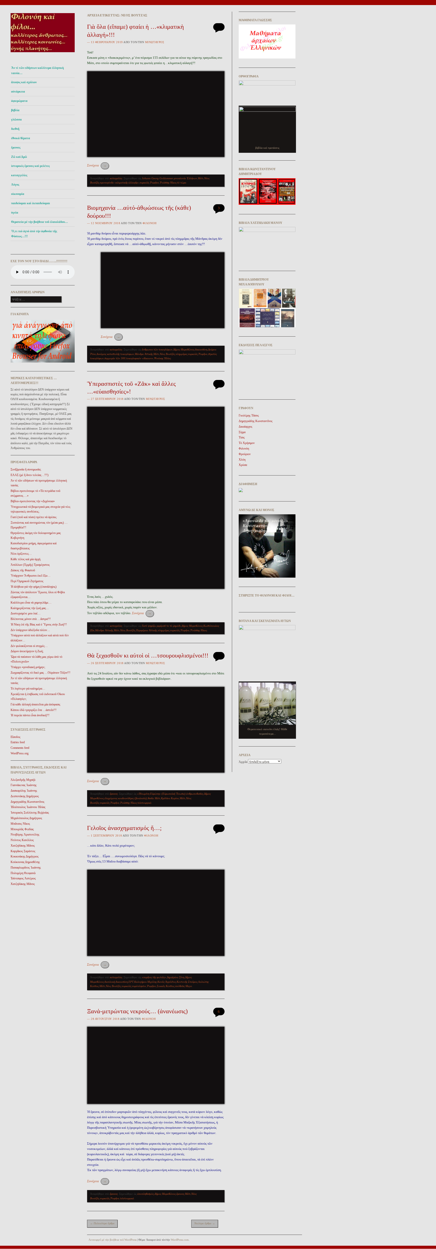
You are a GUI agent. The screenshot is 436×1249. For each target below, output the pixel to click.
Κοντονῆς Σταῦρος (187, 981)
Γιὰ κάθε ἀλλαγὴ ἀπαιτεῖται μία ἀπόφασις (35, 704)
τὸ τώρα (181, 182)
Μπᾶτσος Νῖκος (20, 823)
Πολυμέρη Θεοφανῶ (23, 873)
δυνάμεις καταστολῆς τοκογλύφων (115, 353)
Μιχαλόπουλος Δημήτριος (26, 818)
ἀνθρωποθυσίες (194, 793)
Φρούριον (245, 454)
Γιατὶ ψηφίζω (149, 625)
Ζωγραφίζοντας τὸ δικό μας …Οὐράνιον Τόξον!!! (40, 672)
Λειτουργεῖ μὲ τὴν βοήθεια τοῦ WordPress (113, 1239)
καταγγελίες (19, 175)
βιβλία (15, 110)
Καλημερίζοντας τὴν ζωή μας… (30, 608)
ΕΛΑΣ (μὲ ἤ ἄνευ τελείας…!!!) (29, 475)
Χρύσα (243, 465)
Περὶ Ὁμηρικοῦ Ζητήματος (27, 581)
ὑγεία (14, 212)
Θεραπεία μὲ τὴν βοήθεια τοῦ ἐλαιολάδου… (39, 222)
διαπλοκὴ (109, 981)
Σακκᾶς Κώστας (165, 986)
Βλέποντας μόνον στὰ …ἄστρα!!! (31, 619)
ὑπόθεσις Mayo (183, 986)
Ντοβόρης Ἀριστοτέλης (25, 834)
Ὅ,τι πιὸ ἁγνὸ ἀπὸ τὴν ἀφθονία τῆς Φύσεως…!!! (34, 233)
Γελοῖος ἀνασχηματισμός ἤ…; (124, 828)
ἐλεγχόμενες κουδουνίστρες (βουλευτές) (125, 798)
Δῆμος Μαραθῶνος (183, 349)
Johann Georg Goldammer (157, 178)
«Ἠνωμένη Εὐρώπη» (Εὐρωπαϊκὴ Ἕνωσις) (161, 793)
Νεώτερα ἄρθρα (204, 1223)
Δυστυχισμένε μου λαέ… (26, 613)
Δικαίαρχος (245, 426)
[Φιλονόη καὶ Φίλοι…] (43, 53)
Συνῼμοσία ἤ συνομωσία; (26, 469)
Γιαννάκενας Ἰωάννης (24, 785)
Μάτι (200, 178)
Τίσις (242, 437)
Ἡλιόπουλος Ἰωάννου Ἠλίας (28, 807)
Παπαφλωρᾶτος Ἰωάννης (26, 867)
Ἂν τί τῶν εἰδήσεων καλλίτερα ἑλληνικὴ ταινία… (37, 70)
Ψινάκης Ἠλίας (162, 358)
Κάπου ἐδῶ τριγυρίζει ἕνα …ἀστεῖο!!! (34, 710)
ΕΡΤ (130, 981)
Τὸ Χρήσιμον (247, 443)
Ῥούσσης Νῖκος (168, 182)
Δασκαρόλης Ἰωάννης (24, 790)
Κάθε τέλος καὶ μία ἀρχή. (26, 559)
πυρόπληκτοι (139, 986)
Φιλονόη (150, 223)
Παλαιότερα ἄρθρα (102, 1223)
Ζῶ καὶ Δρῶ (19, 157)
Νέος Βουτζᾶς (167, 353)
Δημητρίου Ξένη (175, 977)
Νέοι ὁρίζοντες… (21, 553)
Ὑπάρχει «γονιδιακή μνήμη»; (28, 667)
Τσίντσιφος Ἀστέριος (23, 878)
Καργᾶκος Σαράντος (23, 851)
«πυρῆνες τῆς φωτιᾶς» (154, 977)
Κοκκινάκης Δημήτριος (25, 856)
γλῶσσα (16, 119)
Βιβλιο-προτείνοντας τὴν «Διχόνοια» (33, 501)
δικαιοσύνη (201, 349)
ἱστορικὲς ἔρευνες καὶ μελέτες (30, 166)
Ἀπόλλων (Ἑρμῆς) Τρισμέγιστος (30, 565)
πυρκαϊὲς (144, 182)
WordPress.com (180, 1239)
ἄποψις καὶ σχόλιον (24, 82)
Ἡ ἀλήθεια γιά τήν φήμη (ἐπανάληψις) (34, 586)
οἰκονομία (17, 194)
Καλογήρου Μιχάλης (145, 981)
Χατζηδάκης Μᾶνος (23, 845)
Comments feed (20, 748)
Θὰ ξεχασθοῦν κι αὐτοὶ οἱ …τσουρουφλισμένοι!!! (147, 655)
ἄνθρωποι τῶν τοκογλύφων (157, 349)
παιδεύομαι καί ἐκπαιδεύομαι (30, 203)
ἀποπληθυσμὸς (145, 1193)
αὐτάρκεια (18, 91)
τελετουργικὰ (144, 802)
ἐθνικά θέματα (20, 138)
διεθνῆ (15, 129)
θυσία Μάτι (154, 798)
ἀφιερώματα (19, 101)
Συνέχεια (96, 165)
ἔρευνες (15, 147)
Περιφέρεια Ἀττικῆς (146, 630)
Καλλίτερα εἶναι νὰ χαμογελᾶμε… (31, 602)
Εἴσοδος (15, 737)
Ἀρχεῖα (243, 762)
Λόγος (15, 184)
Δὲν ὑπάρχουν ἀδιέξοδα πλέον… (30, 630)
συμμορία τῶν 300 (114, 358)
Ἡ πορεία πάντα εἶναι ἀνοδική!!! (30, 715)
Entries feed (18, 742)
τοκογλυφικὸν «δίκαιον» (139, 358)
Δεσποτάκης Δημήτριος (25, 796)
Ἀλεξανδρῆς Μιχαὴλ (23, 780)
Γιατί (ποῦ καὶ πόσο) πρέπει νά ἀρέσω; (34, 517)
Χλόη (242, 459)
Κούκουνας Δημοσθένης (25, 862)
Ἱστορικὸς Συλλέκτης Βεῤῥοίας (30, 812)
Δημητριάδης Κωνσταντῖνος (27, 802)
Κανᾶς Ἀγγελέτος (166, 981)
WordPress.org (20, 753)
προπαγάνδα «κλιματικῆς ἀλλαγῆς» (119, 182)
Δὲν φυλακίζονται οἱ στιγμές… (29, 646)
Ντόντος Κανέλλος (22, 840)
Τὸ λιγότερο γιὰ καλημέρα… (28, 688)
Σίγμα (242, 432)
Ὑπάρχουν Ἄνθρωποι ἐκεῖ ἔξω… (30, 575)
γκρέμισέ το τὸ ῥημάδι (169, 625)
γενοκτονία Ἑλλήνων (185, 178)
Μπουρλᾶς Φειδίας (22, 829)
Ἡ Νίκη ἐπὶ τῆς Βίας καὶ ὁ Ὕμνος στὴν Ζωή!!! (39, 624)
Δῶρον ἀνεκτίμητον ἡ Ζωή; (27, 651)
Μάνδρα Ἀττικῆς (144, 353)
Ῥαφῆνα (154, 182)
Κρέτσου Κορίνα (170, 798)
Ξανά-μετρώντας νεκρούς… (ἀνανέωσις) (137, 1011)
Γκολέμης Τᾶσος (249, 415)
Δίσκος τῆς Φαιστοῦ (23, 570)
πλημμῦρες (181, 353)
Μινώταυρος (154, 42)
